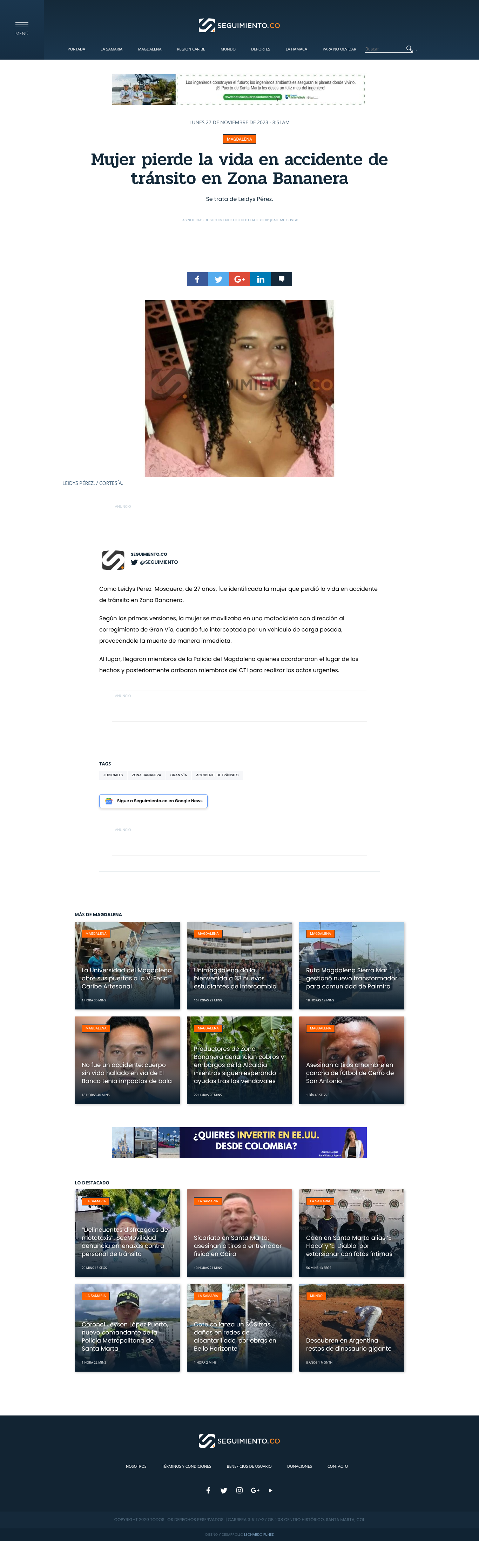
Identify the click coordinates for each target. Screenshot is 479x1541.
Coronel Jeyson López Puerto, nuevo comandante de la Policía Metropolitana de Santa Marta (125, 1336)
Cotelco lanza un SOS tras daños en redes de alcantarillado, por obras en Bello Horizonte (235, 1336)
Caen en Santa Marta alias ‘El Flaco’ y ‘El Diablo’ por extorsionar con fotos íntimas (349, 1246)
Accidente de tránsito (217, 775)
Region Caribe (191, 49)
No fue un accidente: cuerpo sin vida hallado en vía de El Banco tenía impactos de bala (127, 1073)
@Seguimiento (159, 562)
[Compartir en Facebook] (197, 279)
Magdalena (149, 49)
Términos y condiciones (186, 1466)
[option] (239, 393)
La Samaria (111, 49)
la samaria (96, 1201)
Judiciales (113, 775)
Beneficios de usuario (249, 1466)
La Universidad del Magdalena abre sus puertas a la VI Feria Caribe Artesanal (127, 978)
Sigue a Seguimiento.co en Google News (160, 801)
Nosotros (136, 1466)
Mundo (228, 49)
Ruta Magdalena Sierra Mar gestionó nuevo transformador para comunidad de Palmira (351, 978)
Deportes (260, 49)
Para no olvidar (339, 49)
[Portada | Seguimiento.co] (239, 25)
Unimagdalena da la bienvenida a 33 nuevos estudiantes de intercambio (235, 978)
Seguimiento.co (149, 554)
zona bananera (146, 775)
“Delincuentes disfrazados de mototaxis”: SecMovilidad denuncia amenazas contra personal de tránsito (125, 1241)
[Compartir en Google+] (239, 279)
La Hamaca (296, 49)
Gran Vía (178, 775)
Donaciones (299, 1466)
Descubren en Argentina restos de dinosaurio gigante (349, 1344)
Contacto (338, 1466)
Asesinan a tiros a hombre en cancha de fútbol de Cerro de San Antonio (350, 1073)
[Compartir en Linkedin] (260, 279)
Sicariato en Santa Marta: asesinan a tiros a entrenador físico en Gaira (238, 1246)
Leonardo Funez (259, 1534)
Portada (76, 49)
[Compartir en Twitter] (218, 279)
